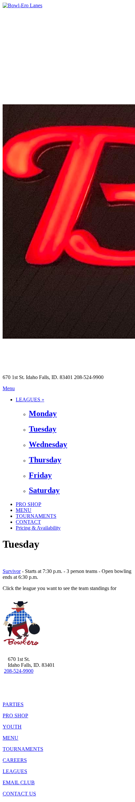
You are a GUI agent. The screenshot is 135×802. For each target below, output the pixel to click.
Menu (9, 388)
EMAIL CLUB (19, 782)
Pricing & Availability (38, 528)
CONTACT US (19, 793)
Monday (43, 413)
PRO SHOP (28, 504)
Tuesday (42, 429)
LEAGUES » (30, 399)
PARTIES (13, 704)
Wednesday (48, 444)
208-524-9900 (18, 671)
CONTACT (28, 522)
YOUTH (12, 726)
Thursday (45, 459)
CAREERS (15, 760)
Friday (40, 475)
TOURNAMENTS (36, 516)
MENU (23, 510)
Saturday (44, 490)
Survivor (12, 571)
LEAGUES (15, 771)
